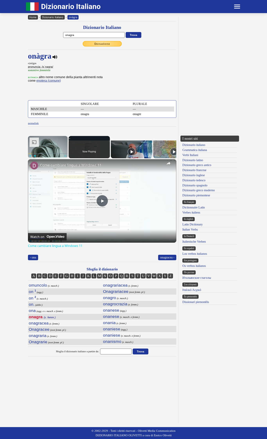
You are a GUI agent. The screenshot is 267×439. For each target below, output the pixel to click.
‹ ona (33, 257)
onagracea (39, 323)
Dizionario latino (192, 160)
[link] (34, 165)
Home (33, 17)
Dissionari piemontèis (195, 302)
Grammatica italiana (194, 150)
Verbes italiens (191, 212)
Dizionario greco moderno (198, 190)
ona (32, 310)
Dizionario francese (194, 170)
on (32, 291)
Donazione (102, 43)
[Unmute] (35, 156)
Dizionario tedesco (193, 180)
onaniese (111, 329)
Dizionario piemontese (196, 195)
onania (109, 322)
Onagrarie (38, 342)
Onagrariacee (115, 291)
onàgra (73, 17)
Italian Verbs (190, 229)
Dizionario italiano (193, 145)
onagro (109, 297)
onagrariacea (115, 285)
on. (32, 304)
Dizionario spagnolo (194, 185)
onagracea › (167, 257)
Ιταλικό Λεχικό (191, 289)
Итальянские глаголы (196, 277)
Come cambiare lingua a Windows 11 (70, 165)
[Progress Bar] (48, 153)
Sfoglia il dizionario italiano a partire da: (77, 351)
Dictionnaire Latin (193, 207)
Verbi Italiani (190, 155)
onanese (111, 310)
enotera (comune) (48, 80)
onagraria (38, 335)
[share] (168, 163)
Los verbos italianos (194, 253)
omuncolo (38, 285)
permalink (33, 123)
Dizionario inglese (193, 175)
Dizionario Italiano (52, 17)
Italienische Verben (194, 241)
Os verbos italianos (194, 265)
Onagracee (39, 329)
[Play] (30, 156)
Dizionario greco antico (196, 165)
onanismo (112, 341)
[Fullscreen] (65, 156)
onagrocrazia (115, 304)
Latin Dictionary (192, 224)
